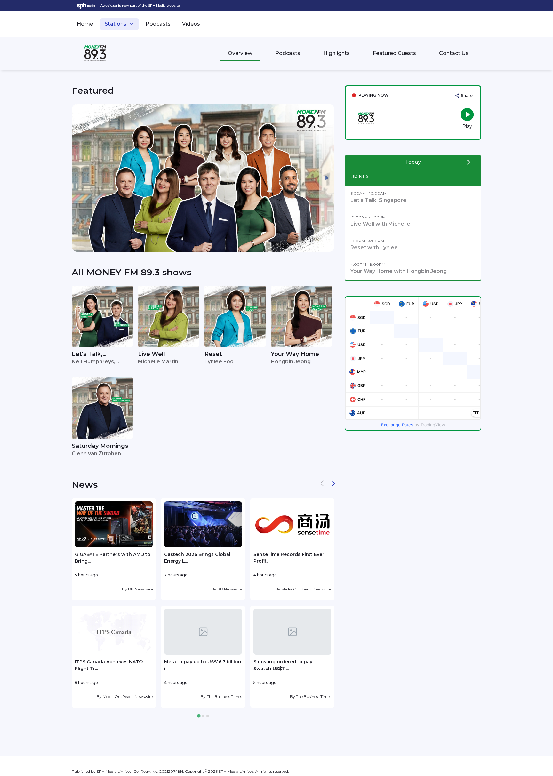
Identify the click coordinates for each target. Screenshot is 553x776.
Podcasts (158, 24)
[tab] (198, 716)
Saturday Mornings (100, 445)
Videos (191, 24)
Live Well (151, 354)
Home (85, 24)
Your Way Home (295, 354)
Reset (213, 354)
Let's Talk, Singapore (87, 355)
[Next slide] (326, 178)
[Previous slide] (79, 178)
